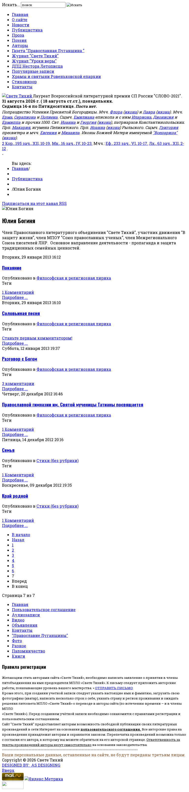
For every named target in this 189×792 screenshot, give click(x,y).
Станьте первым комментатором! (37, 338)
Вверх (8, 770)
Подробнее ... (15, 297)
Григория (168, 127)
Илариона (141, 117)
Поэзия (19, 40)
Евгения (48, 132)
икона (131, 111)
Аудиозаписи (26, 614)
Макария (21, 127)
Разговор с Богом (19, 358)
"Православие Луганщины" (40, 635)
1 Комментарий (18, 292)
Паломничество (28, 650)
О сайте (19, 19)
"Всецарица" (165, 132)
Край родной (15, 495)
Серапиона (25, 117)
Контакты (22, 86)
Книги (18, 656)
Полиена (49, 117)
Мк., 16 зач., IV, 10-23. (72, 143)
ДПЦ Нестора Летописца (37, 66)
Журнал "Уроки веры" (34, 60)
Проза (18, 35)
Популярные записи (33, 71)
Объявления (24, 625)
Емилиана (84, 117)
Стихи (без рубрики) (57, 460)
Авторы (20, 45)
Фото (17, 640)
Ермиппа (11, 122)
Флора (116, 111)
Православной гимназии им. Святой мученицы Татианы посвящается (72, 404)
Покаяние (11, 267)
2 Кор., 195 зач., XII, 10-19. (26, 143)
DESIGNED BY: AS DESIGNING (31, 765)
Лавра (149, 111)
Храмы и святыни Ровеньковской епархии (56, 76)
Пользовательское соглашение (44, 609)
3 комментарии (18, 383)
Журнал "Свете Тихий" (35, 55)
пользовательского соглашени (109, 729)
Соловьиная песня (21, 313)
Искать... (11, 4)
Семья (8, 450)
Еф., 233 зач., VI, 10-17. (127, 143)
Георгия (88, 122)
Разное (19, 645)
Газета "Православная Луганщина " (48, 50)
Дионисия (163, 117)
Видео (18, 619)
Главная (20, 14)
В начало (21, 534)
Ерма (7, 117)
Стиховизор (24, 81)
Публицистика (27, 29)
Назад (18, 539)
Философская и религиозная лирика (73, 277)
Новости (20, 24)
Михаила (70, 132)
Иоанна (68, 122)
